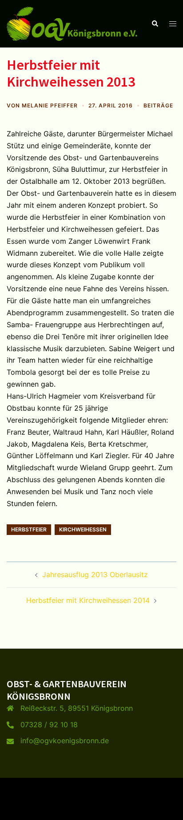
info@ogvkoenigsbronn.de (64, 740)
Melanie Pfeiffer (50, 105)
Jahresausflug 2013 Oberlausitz (95, 574)
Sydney (91, 804)
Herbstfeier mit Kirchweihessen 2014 (88, 600)
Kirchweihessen (83, 529)
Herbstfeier (29, 529)
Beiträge (158, 105)
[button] (154, 23)
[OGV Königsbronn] (72, 23)
